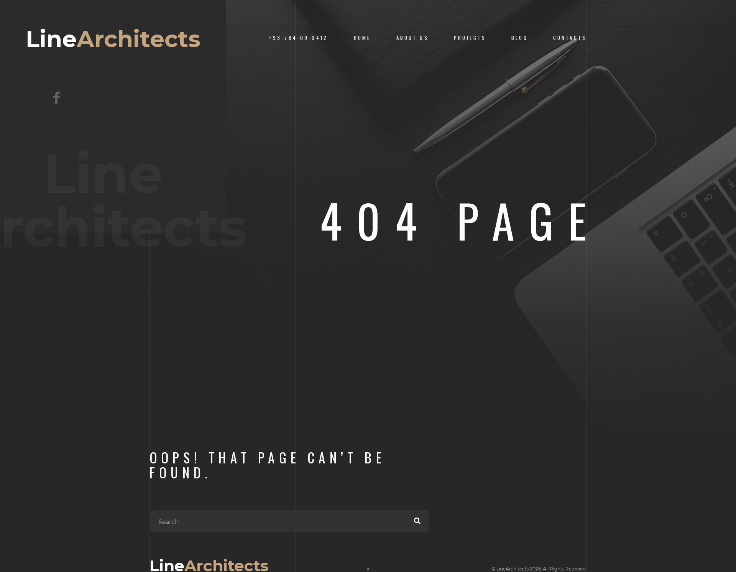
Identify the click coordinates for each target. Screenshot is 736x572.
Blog (519, 37)
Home (362, 37)
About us (412, 37)
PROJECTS (470, 37)
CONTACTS (569, 37)
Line (113, 39)
